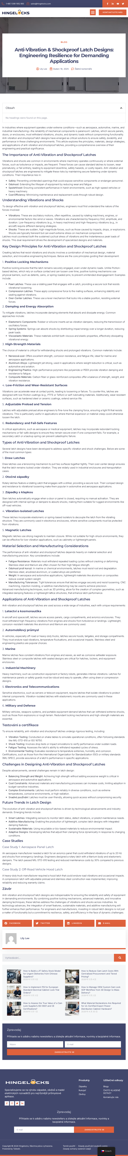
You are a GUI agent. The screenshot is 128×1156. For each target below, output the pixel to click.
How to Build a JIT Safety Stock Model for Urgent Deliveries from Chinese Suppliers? (42, 974)
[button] (93, 12)
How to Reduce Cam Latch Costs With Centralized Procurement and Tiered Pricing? (99, 974)
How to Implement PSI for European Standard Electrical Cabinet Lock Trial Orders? (41, 990)
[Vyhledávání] (120, 958)
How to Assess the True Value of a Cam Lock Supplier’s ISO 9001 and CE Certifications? (42, 1006)
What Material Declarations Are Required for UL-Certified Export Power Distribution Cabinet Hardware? (101, 1006)
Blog (64, 42)
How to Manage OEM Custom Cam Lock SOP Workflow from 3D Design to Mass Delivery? (100, 990)
